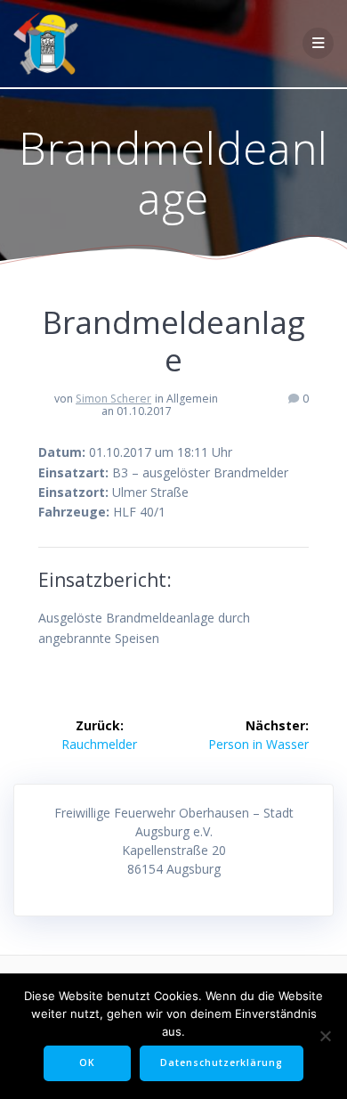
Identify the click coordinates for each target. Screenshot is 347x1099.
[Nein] (325, 1036)
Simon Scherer (113, 398)
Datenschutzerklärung (221, 1062)
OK (87, 1062)
